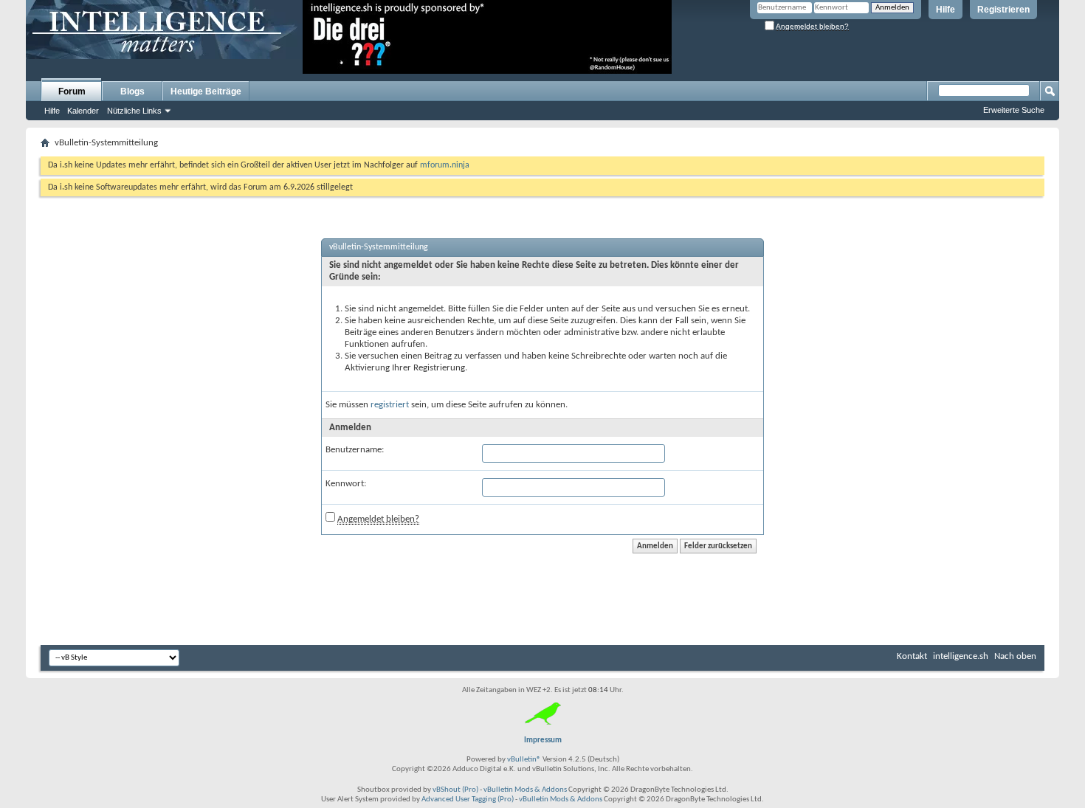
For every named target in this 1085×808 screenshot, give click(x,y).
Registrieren (1003, 9)
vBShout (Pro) (455, 790)
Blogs (132, 91)
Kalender (83, 110)
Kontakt (912, 656)
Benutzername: (355, 450)
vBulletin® (524, 760)
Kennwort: (346, 483)
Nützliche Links (134, 110)
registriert (390, 405)
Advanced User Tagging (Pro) (467, 799)
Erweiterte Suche (1013, 110)
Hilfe (945, 9)
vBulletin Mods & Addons (525, 790)
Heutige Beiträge (205, 91)
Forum (72, 91)
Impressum (543, 740)
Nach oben (1015, 656)
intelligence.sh (960, 656)
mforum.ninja (444, 165)
